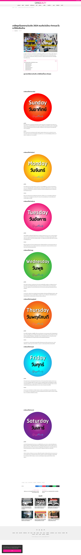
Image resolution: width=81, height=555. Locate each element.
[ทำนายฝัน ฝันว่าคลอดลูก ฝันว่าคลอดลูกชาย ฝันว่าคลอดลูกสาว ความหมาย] (27, 502)
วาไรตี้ (62, 5)
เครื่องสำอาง (32, 5)
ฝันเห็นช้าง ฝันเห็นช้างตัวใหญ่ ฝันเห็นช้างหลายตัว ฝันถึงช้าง (27, 520)
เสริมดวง (43, 482)
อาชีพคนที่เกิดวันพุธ (28, 66)
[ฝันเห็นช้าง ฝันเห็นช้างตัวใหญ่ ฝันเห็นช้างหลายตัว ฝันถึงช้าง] (27, 514)
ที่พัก (66, 532)
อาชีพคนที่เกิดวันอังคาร (28, 65)
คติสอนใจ (43, 534)
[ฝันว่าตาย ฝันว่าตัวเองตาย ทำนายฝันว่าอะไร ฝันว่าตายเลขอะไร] (40, 502)
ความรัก (40, 534)
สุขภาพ (40, 5)
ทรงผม (31, 532)
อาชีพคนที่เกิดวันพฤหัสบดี (28, 67)
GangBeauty (16, 30)
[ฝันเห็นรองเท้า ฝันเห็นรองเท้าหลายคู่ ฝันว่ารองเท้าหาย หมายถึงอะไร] (53, 502)
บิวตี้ (36, 5)
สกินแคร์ (19, 5)
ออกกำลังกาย (52, 532)
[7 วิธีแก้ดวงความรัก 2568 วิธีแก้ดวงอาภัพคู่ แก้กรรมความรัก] (53, 514)
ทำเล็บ (41, 532)
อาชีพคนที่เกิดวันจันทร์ (28, 64)
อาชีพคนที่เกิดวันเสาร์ (28, 69)
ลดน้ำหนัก (47, 532)
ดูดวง (54, 5)
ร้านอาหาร (59, 532)
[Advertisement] (40, 16)
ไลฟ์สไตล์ (57, 5)
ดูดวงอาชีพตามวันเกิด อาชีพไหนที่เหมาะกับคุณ (31, 62)
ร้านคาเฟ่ (33, 534)
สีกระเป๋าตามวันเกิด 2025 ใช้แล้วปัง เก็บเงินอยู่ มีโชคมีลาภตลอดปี (40, 520)
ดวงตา (26, 482)
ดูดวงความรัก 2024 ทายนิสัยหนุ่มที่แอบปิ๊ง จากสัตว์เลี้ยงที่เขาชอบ (50, 492)
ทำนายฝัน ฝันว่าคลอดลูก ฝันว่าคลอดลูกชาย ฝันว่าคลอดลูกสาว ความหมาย (27, 507)
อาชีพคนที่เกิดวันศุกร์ (28, 68)
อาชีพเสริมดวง (39, 482)
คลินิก (23, 5)
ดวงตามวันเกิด (30, 482)
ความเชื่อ (23, 482)
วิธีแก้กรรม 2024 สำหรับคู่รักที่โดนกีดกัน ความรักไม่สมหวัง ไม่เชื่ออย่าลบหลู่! (31, 492)
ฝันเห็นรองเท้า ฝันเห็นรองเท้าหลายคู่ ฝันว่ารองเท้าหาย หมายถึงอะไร (53, 507)
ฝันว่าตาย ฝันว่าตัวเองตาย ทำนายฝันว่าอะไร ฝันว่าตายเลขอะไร (40, 507)
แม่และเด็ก (27, 5)
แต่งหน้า (37, 532)
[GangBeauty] (40, 2)
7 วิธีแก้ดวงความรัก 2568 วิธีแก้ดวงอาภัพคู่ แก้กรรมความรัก (53, 520)
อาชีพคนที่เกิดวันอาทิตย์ (28, 63)
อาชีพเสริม (34, 482)
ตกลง (12, 550)
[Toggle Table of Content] (55, 61)
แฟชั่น (44, 5)
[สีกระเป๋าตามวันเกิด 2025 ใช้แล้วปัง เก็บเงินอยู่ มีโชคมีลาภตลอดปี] (40, 514)
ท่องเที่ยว (49, 5)
